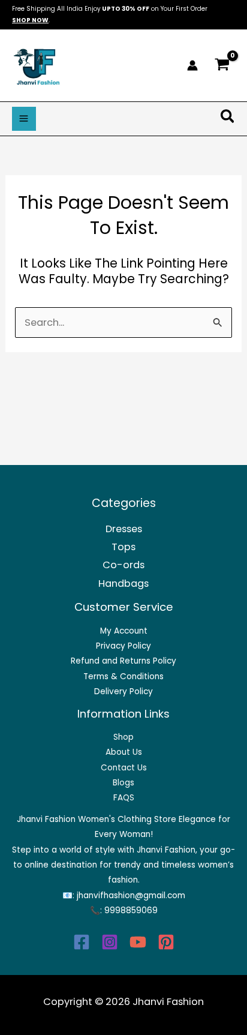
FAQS (123, 797)
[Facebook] (81, 942)
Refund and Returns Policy (123, 661)
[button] (228, 118)
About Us (124, 752)
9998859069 (131, 910)
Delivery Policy (123, 691)
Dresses (124, 529)
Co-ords (123, 565)
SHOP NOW (30, 20)
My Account (123, 631)
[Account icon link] (192, 65)
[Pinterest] (166, 942)
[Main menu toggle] (24, 119)
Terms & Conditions (123, 676)
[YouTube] (137, 942)
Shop (123, 737)
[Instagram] (109, 942)
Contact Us (124, 767)
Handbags (123, 583)
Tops (123, 547)
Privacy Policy (123, 646)
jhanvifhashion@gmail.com (131, 895)
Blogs (123, 782)
